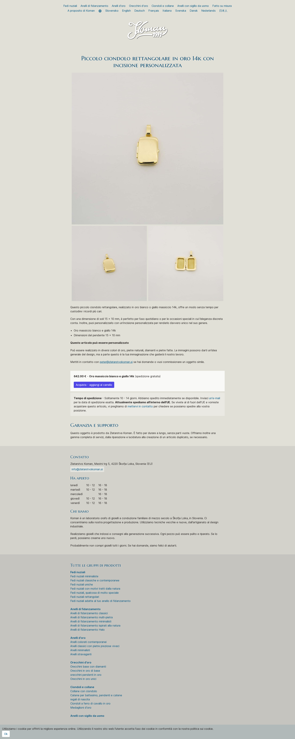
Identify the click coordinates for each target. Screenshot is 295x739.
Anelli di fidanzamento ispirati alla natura (95, 625)
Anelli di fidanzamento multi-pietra (91, 617)
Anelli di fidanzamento (94, 6)
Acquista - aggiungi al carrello (94, 385)
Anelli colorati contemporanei (88, 642)
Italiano (167, 10)
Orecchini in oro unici (83, 679)
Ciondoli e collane (163, 6)
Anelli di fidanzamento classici (89, 613)
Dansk (194, 10)
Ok (6, 734)
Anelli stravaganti (81, 654)
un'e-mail (214, 398)
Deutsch (139, 10)
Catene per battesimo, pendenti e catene (96, 695)
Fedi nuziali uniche (81, 584)
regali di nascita (80, 699)
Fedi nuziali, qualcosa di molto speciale (94, 592)
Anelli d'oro (118, 6)
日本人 (223, 10)
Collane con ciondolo (83, 691)
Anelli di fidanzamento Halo (87, 629)
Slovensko (111, 10)
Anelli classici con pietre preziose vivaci (94, 646)
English (126, 10)
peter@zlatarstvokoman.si (116, 362)
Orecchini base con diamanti (88, 666)
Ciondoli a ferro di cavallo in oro (90, 703)
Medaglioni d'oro (80, 707)
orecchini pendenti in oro (85, 674)
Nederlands (208, 10)
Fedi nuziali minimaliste (84, 576)
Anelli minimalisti (80, 650)
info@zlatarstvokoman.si (87, 469)
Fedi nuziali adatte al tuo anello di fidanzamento (100, 601)
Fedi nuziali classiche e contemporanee (94, 580)
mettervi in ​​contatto (140, 406)
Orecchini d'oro (138, 6)
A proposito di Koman (81, 10)
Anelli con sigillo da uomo (193, 6)
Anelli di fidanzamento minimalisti (90, 621)
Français (153, 10)
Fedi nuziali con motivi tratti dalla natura (95, 588)
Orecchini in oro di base (85, 670)
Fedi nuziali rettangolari (84, 596)
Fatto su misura (222, 6)
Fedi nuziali (70, 6)
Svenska (180, 10)
